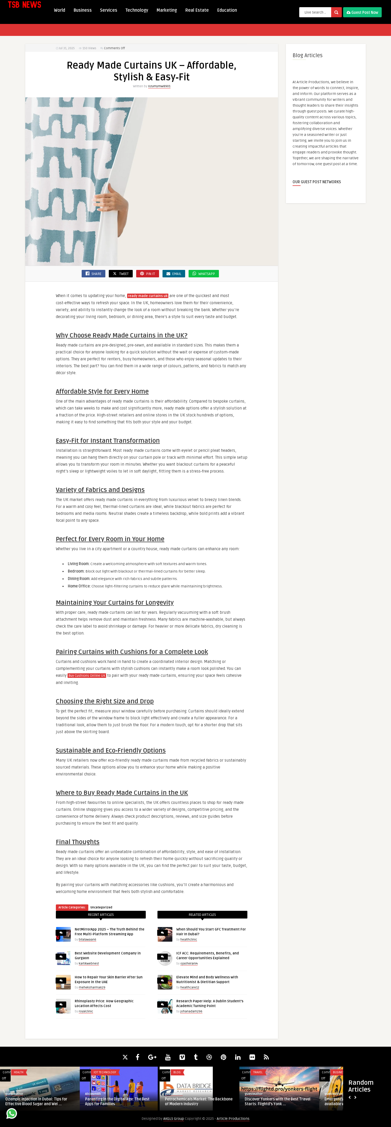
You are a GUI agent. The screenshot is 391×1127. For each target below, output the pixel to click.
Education (227, 10)
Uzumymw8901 (159, 86)
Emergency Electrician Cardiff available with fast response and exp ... (39, 1101)
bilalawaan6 (87, 939)
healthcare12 (189, 987)
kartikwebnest (89, 963)
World (59, 10)
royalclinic (86, 1011)
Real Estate (197, 10)
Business (82, 10)
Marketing (166, 10)
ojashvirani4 (189, 963)
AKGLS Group (173, 1118)
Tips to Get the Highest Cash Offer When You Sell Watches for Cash (279, 1101)
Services (108, 10)
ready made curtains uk (148, 296)
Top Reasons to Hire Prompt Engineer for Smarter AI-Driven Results (117, 1101)
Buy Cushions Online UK (86, 676)
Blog (97, 1072)
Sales (257, 1072)
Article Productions (233, 1118)
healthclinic (188, 939)
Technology (137, 10)
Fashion (338, 1072)
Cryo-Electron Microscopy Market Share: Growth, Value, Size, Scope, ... (196, 1101)
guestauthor (14, 1094)
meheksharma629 (92, 987)
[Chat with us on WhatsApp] (11, 1114)
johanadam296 (191, 1011)
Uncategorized (101, 907)
